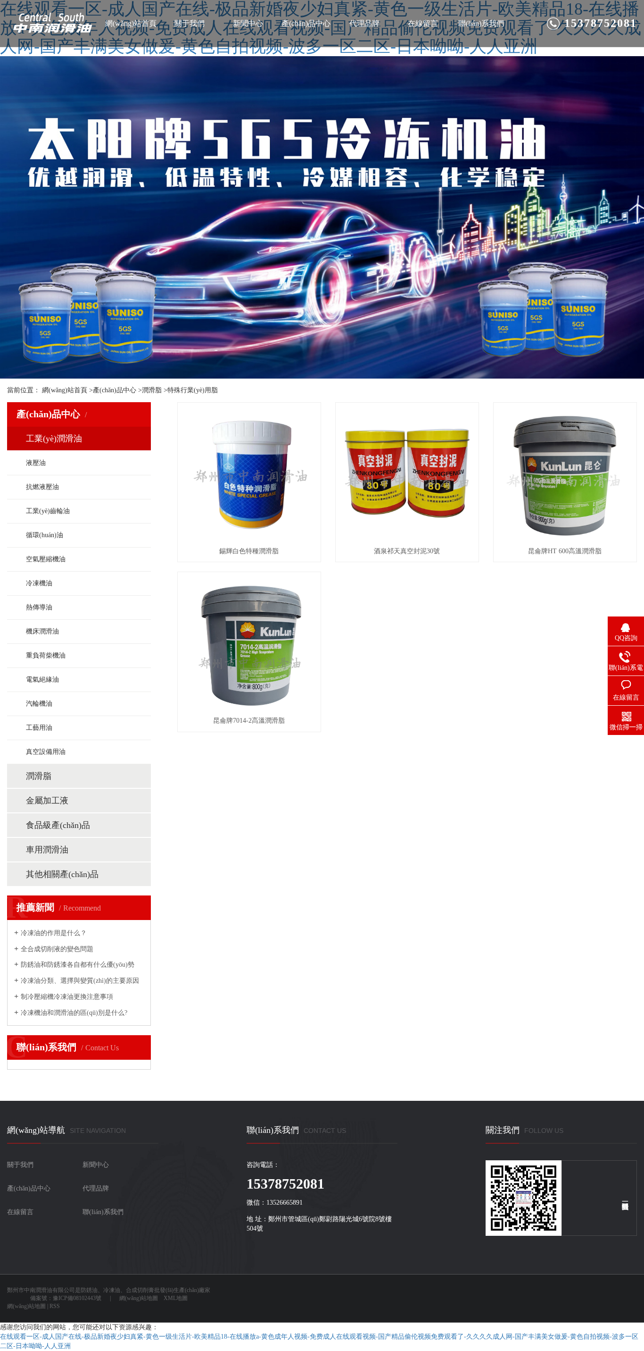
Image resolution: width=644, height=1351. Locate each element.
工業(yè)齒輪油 (48, 511)
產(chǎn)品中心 (305, 23)
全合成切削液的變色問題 (57, 949)
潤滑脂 (152, 390)
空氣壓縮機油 (46, 559)
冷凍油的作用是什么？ (54, 933)
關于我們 (189, 23)
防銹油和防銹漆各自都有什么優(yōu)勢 (77, 964)
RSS (55, 1306)
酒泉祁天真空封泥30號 (407, 551)
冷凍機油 (39, 583)
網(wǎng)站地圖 (138, 1298)
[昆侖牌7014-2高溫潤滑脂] (249, 643)
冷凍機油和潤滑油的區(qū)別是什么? (74, 1012)
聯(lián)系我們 (481, 23)
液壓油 (36, 462)
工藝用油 (39, 727)
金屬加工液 (47, 800)
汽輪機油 (39, 703)
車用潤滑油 (47, 849)
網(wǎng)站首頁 (131, 23)
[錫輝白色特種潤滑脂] (249, 474)
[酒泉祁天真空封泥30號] (407, 474)
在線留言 (423, 23)
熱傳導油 (39, 607)
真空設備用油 (46, 751)
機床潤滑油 (42, 631)
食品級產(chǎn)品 (58, 825)
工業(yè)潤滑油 (54, 438)
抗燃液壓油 (42, 486)
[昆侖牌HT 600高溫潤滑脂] (565, 474)
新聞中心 (248, 23)
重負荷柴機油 (46, 655)
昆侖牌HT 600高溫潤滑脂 (565, 551)
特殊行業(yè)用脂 (192, 390)
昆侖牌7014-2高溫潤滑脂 (249, 720)
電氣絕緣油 (42, 679)
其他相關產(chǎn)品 (62, 874)
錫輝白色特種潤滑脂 (249, 551)
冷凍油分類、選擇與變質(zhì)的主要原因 (80, 980)
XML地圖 (176, 1298)
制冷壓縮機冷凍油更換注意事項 (67, 996)
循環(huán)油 (44, 535)
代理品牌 (364, 23)
